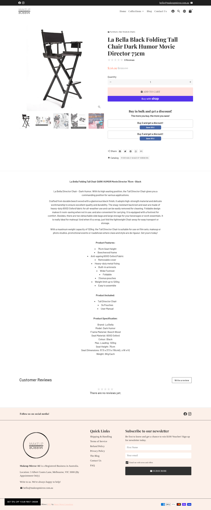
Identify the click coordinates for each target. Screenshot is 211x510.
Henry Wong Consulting (63, 504)
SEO (49, 504)
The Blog (94, 455)
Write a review (182, 380)
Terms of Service (98, 441)
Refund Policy (97, 446)
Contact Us (160, 11)
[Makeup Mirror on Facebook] (19, 2)
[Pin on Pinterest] (130, 151)
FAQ (92, 465)
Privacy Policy (97, 451)
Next (99, 68)
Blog (149, 11)
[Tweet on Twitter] (125, 151)
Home (123, 11)
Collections (136, 11)
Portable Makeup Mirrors (135, 158)
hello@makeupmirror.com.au (174, 2)
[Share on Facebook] (120, 151)
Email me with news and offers (141, 462)
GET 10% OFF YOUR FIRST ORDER (22, 501)
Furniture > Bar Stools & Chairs (121, 32)
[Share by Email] (141, 151)
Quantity (112, 76)
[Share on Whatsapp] (136, 151)
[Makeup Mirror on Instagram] (23, 2)
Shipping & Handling (101, 436)
